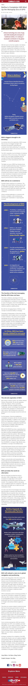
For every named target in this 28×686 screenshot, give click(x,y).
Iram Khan (10, 12)
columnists (13, 662)
